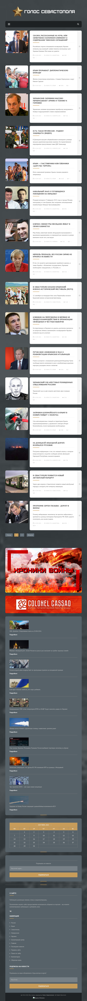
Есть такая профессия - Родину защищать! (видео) (48, 132)
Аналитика (56, 55)
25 (54, 843)
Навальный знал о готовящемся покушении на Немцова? (49, 192)
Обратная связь (16, 960)
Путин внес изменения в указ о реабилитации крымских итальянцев (51, 353)
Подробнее (13, 635)
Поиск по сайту (16, 953)
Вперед (30, 535)
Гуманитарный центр (17, 940)
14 (14, 839)
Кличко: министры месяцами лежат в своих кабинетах (51, 225)
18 (54, 839)
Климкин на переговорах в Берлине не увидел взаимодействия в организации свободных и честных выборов (52, 319)
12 (64, 836)
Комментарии (15, 957)
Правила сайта (16, 950)
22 (24, 843)
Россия (13, 923)
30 (34, 846)
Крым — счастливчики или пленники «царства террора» (51, 164)
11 (54, 836)
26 (64, 843)
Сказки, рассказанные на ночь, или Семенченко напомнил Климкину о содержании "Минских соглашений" (50, 37)
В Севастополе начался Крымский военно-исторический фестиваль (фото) (53, 288)
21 (14, 843)
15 (24, 839)
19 (64, 839)
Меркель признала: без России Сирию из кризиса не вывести (52, 255)
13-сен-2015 (37, 55)
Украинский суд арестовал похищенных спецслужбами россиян (53, 383)
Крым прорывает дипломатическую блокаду (50, 71)
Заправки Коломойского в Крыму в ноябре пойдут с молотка (50, 413)
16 (34, 839)
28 (14, 846)
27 (73, 843)
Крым (54, 85)
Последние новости (17, 947)
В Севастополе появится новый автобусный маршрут (48, 476)
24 (44, 843)
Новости (48, 55)
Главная (13, 943)
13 (73, 836)
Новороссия (56, 116)
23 (34, 843)
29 (24, 846)
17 (44, 839)
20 (73, 839)
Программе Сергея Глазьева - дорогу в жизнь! (51, 507)
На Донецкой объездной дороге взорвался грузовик (49, 444)
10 (44, 836)
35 (35, 525)
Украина (55, 241)
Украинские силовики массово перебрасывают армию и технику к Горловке (50, 100)
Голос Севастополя (48, 995)
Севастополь (56, 302)
